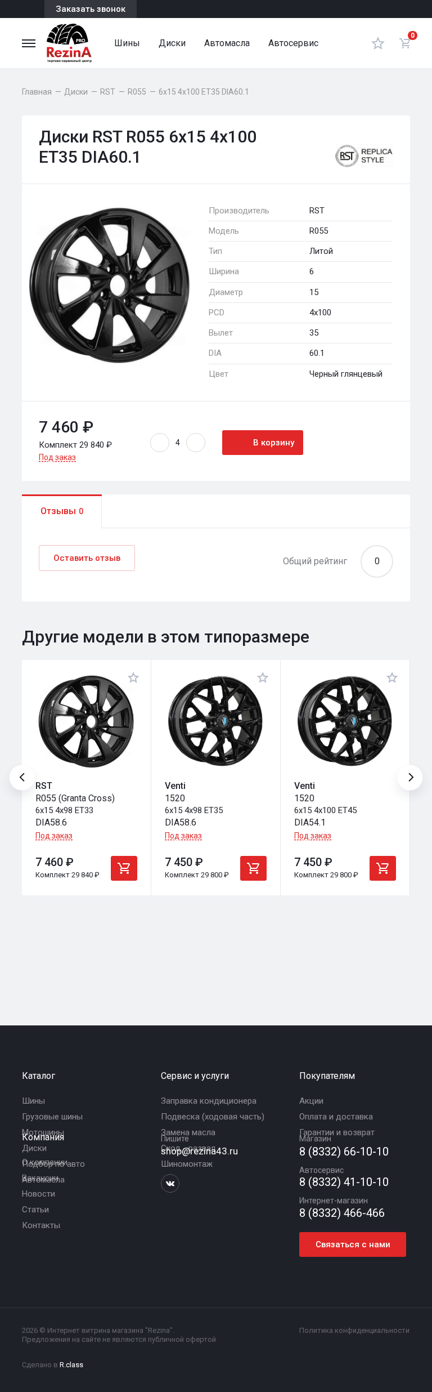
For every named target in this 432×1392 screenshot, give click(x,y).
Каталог (38, 1075)
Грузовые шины (52, 1117)
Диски (172, 43)
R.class (71, 1364)
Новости (38, 1194)
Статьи (35, 1209)
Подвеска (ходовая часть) (212, 1117)
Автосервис (293, 43)
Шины (127, 43)
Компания (43, 1137)
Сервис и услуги (195, 1075)
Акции (311, 1101)
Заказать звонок (90, 9)
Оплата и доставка (336, 1117)
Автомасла (227, 43)
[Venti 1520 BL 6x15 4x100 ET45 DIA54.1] (345, 721)
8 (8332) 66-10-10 (344, 1151)
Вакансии (40, 1178)
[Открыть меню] (28, 43)
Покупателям (327, 1075)
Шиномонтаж (187, 1164)
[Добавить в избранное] (133, 677)
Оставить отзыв (86, 558)
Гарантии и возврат (337, 1132)
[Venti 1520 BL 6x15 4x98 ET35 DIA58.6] (216, 721)
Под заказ (57, 457)
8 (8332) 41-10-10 (344, 1182)
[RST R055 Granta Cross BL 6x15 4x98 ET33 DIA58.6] (86, 721)
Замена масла (188, 1132)
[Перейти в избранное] (378, 43)
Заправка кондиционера (208, 1101)
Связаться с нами (353, 1244)
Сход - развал (188, 1148)
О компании (45, 1162)
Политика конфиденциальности (354, 1330)
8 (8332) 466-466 (342, 1213)
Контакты (41, 1225)
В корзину (273, 443)
